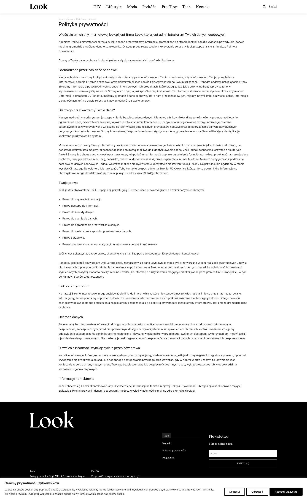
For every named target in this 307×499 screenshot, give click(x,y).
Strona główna (66, 18)
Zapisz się (243, 463)
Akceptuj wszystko (286, 491)
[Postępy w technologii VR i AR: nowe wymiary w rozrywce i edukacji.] (59, 446)
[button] (270, 6)
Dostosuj (234, 491)
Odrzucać (257, 491)
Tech (32, 471)
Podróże (95, 471)
